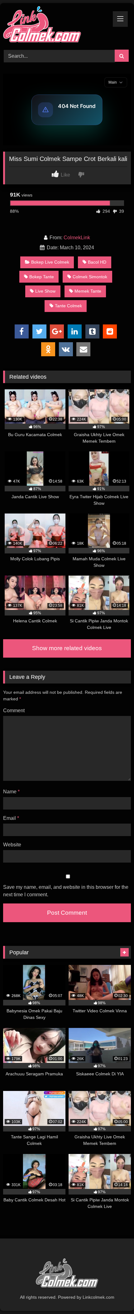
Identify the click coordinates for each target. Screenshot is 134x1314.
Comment (14, 710)
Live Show (45, 291)
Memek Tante (87, 291)
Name (11, 791)
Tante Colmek (68, 305)
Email (11, 818)
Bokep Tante (41, 276)
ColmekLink (77, 237)
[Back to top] (115, 1295)
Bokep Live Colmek (50, 262)
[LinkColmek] (55, 25)
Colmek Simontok (90, 276)
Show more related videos (67, 648)
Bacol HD (97, 262)
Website (12, 844)
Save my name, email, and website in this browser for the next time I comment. (65, 890)
